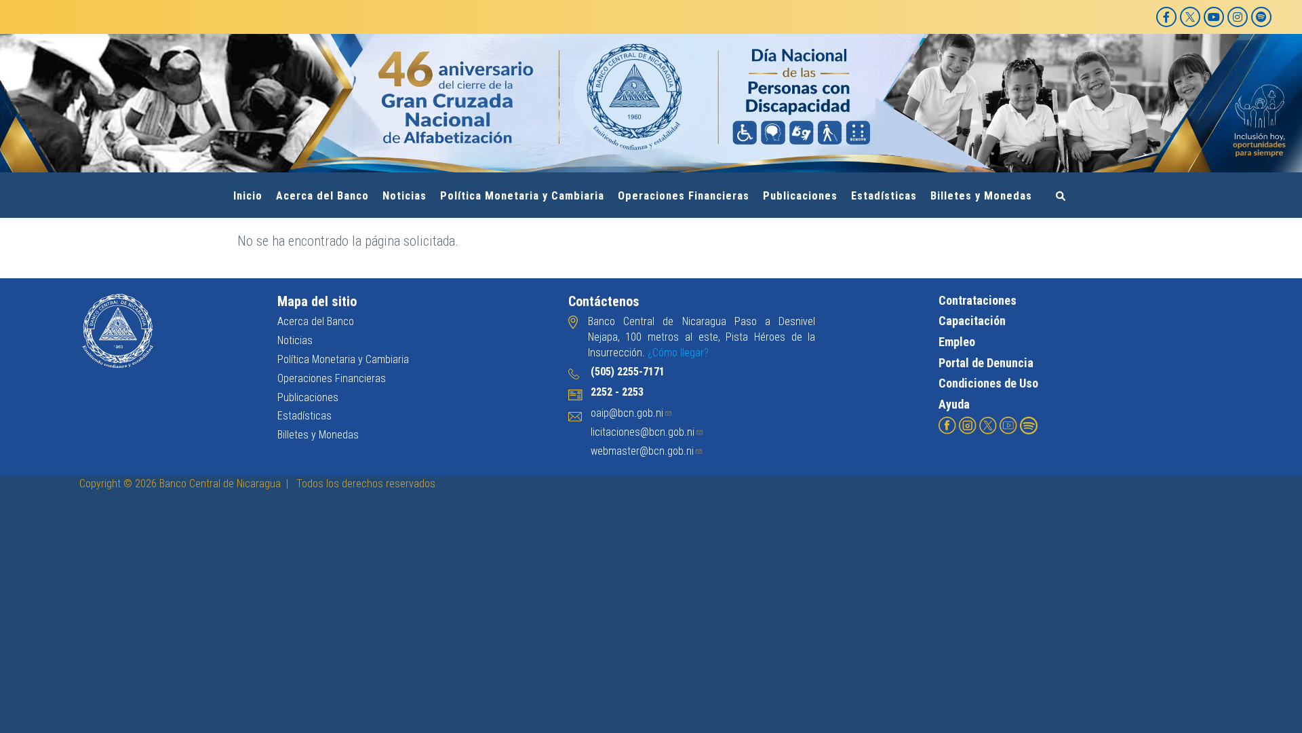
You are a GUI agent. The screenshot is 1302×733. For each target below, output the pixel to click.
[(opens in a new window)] (947, 424)
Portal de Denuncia (986, 363)
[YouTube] (1214, 17)
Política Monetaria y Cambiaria (522, 195)
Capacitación (972, 321)
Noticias (404, 195)
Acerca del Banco (322, 195)
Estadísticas (884, 195)
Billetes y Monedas (981, 195)
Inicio (247, 195)
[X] (1190, 17)
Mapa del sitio (317, 301)
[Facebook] (1166, 17)
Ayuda (954, 404)
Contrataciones (978, 300)
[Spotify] (1261, 17)
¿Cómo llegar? (678, 352)
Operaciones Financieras (683, 195)
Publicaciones (800, 195)
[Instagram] (1237, 17)
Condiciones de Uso (988, 383)
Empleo (957, 342)
